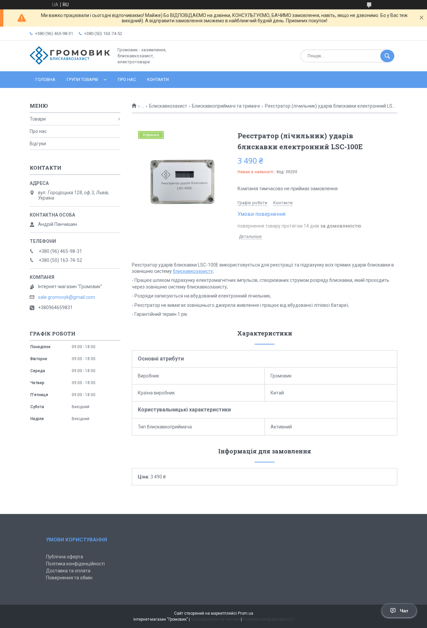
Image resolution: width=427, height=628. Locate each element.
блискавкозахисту (193, 271)
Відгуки (38, 143)
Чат (404, 610)
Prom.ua (245, 613)
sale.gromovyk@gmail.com (66, 297)
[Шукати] (387, 56)
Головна (45, 79)
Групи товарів (82, 79)
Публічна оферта (64, 556)
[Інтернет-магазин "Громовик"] (70, 63)
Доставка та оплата (68, 570)
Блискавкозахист (168, 106)
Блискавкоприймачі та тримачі (226, 106)
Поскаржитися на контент (215, 619)
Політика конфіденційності (75, 563)
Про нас (127, 79)
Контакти (158, 79)
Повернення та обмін (69, 577)
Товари (38, 119)
